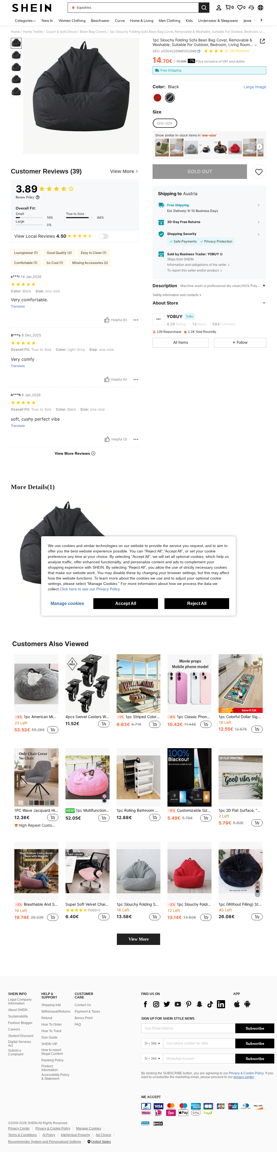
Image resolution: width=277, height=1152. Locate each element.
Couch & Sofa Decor (61, 32)
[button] (251, 7)
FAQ (78, 1024)
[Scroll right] (261, 20)
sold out (199, 171)
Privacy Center (19, 1128)
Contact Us (83, 1005)
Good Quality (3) (59, 253)
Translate (18, 306)
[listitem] (162, 148)
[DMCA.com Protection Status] (158, 1123)
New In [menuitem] (47, 20)
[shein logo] (31, 7)
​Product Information (49, 1068)
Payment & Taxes (87, 1011)
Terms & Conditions (22, 1135)
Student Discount (20, 1036)
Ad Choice (103, 1135)
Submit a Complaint (15, 1052)
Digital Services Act (19, 1044)
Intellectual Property (75, 1135)
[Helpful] (107, 320)
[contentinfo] (207, 1109)
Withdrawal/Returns (55, 1011)
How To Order (51, 1024)
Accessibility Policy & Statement (55, 1077)
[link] (229, 7)
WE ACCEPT (151, 1097)
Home (15, 32)
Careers (14, 1029)
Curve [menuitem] (120, 20)
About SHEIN (18, 1010)
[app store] (237, 1007)
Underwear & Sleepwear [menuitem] (218, 20)
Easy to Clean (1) (93, 253)
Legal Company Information (20, 1001)
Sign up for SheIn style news (167, 1018)
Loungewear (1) (26, 253)
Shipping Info (51, 1005)
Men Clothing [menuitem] (169, 20)
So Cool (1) (55, 263)
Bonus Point (84, 1018)
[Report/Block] (136, 320)
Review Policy (25, 197)
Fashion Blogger (20, 1023)
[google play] (247, 1007)
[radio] (157, 98)
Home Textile (33, 32)
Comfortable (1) (25, 263)
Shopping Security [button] (181, 234)
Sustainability (18, 1016)
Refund (46, 1018)
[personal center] (219, 7)
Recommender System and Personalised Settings (44, 1142)
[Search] (204, 7)
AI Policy (48, 1135)
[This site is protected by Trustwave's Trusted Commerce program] (145, 1123)
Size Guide (49, 1037)
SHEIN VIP (49, 1044)
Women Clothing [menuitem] (71, 20)
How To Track (51, 1031)
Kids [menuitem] (189, 20)
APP (236, 994)
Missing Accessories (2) (90, 263)
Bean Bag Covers (93, 32)
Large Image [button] (255, 87)
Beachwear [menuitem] (100, 20)
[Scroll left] (255, 20)
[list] (184, 1004)
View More (138, 939)
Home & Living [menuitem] (141, 20)
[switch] (103, 236)
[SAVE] (259, 171)
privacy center (243, 1077)
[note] (241, 710)
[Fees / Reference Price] (174, 61)
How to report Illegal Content (52, 1052)
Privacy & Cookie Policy (246, 1073)
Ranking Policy (52, 1060)
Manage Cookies (88, 1128)
